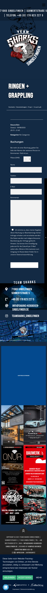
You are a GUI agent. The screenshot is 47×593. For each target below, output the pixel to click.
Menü (43, 5)
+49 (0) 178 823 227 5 (30, 15)
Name (12, 165)
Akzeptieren (24, 577)
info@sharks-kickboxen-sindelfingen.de (25, 307)
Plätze (15, 158)
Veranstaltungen (21, 107)
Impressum (20, 553)
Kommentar (14, 197)
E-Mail (12, 187)
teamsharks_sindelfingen (25, 316)
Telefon (13, 176)
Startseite (11, 107)
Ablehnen (9, 577)
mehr (39, 577)
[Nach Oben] (23, 531)
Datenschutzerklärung (25, 254)
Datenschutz (30, 553)
